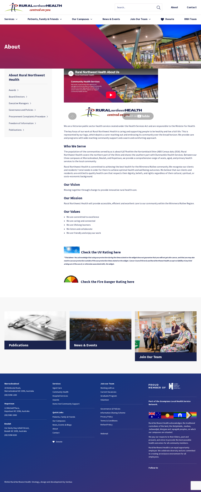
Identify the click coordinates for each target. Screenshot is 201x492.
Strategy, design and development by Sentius (52, 482)
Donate (169, 19)
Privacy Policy (106, 416)
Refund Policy (106, 424)
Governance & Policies (110, 408)
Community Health (60, 392)
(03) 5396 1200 (10, 395)
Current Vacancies (108, 392)
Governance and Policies (21, 109)
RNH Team (190, 19)
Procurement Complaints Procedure (27, 116)
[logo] (33, 10)
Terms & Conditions (109, 420)
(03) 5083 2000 (10, 415)
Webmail (104, 433)
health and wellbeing (138, 169)
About (174, 7)
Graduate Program (108, 396)
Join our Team (107, 383)
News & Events (111, 19)
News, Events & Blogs (62, 424)
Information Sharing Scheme (112, 412)
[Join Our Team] (166, 351)
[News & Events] (100, 339)
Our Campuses (80, 19)
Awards (12, 90)
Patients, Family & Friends (64, 417)
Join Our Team (138, 19)
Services (9, 19)
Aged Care (57, 388)
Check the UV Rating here (101, 252)
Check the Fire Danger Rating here (107, 281)
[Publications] (35, 339)
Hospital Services (60, 396)
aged (169, 158)
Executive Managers (19, 103)
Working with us (107, 388)
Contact (192, 7)
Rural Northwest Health (105, 131)
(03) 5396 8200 (10, 435)
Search (158, 8)
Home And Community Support (66, 403)
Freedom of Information (21, 123)
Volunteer (104, 399)
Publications (15, 129)
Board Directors (17, 96)
